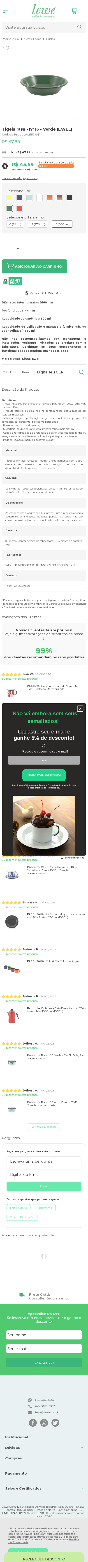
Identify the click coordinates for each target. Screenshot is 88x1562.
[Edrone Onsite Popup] (44, 781)
